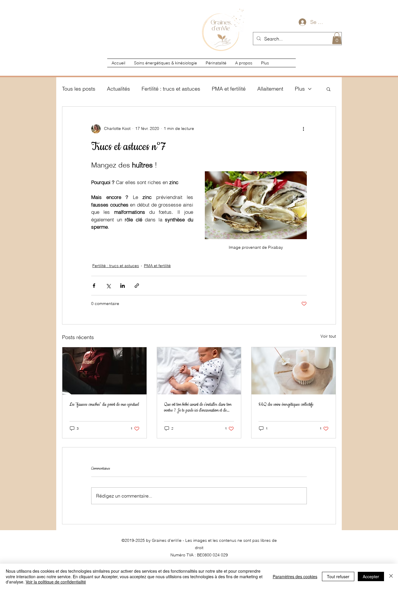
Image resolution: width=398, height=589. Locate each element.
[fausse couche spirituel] (104, 370)
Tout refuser (338, 576)
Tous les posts (78, 88)
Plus (300, 88)
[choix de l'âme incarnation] (199, 370)
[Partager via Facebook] (94, 285)
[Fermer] (391, 576)
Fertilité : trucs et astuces (171, 88)
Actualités (118, 88)
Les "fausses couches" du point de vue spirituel (104, 405)
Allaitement (270, 88)
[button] (337, 38)
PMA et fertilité (229, 88)
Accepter (371, 576)
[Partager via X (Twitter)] (108, 285)
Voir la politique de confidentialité (56, 582)
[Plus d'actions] (303, 128)
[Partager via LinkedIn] (122, 285)
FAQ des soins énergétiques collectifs (286, 405)
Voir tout (328, 336)
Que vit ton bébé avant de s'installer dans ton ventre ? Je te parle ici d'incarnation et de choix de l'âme (197, 407)
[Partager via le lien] (137, 285)
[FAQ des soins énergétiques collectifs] (293, 370)
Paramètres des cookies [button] (295, 576)
